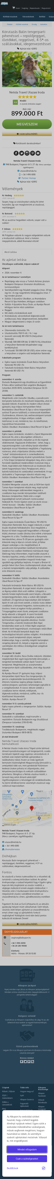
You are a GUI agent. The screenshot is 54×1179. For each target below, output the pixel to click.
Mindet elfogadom (27, 1149)
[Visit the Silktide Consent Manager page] (43, 1168)
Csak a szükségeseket (27, 1158)
